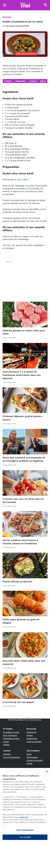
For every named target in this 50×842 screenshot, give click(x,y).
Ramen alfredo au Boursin (17, 581)
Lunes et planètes (34, 741)
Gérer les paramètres (25, 830)
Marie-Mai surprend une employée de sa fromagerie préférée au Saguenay (24, 459)
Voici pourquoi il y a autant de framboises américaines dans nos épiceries (22, 374)
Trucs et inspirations (11, 757)
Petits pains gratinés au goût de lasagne (21, 621)
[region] (25, 805)
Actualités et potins (11, 732)
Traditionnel (31, 732)
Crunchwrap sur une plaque (18, 702)
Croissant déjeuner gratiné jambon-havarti (23, 418)
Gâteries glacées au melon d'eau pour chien (24, 332)
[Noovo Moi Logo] (25, 5)
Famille (29, 763)
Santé (29, 754)
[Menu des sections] (4, 5)
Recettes (7, 17)
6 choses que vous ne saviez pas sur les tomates (23, 500)
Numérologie (32, 738)
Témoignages (32, 757)
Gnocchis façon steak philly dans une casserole (24, 662)
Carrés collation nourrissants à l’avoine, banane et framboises (20, 542)
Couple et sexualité (35, 760)
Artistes (6, 745)
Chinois (30, 735)
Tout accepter (25, 837)
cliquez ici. (24, 817)
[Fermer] (47, 771)
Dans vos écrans (10, 735)
